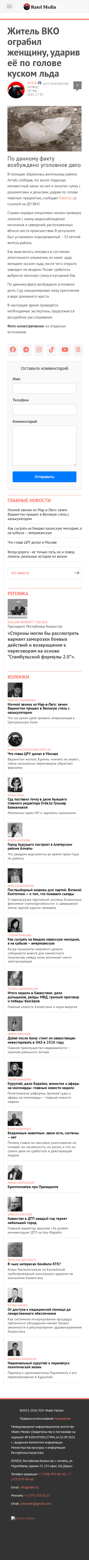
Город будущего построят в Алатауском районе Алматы (40, 846)
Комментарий (25, 421)
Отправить (44, 477)
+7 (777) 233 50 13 (37, 1495)
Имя (16, 379)
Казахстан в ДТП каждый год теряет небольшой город (37, 1220)
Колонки (18, 677)
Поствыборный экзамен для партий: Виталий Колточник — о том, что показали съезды (44, 892)
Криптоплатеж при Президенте (33, 1186)
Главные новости (29, 500)
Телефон (21, 400)
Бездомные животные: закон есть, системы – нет (43, 1135)
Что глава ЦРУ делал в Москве (32, 542)
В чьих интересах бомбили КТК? (34, 1264)
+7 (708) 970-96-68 (52, 1474)
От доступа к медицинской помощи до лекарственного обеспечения (39, 1311)
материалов (62, 1418)
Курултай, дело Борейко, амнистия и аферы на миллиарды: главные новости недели (43, 1085)
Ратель (32, 83)
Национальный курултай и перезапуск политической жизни (38, 1365)
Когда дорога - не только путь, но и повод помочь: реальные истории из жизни (41, 554)
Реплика (18, 593)
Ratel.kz (65, 198)
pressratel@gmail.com (35, 1504)
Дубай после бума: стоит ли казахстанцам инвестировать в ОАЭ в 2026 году (41, 1040)
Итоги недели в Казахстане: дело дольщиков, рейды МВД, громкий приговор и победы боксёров (43, 997)
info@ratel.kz (29, 1487)
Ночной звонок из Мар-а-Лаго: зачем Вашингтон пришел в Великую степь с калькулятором (38, 514)
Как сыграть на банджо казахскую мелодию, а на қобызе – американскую (45, 530)
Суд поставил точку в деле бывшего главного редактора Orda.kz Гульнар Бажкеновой (37, 803)
